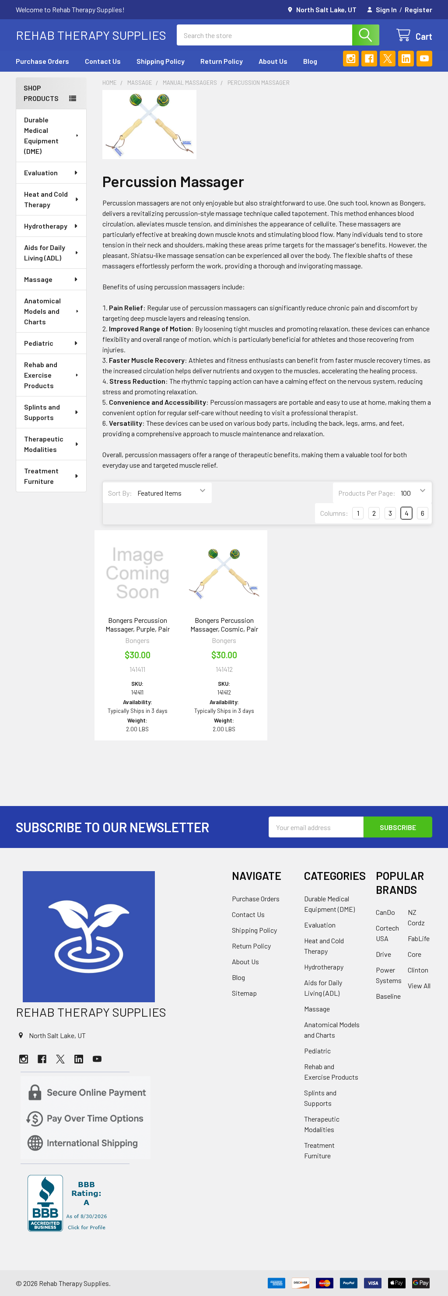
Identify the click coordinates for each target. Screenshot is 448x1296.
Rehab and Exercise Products (40, 374)
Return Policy (221, 61)
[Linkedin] (406, 58)
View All (419, 985)
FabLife (419, 938)
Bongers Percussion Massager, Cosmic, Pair (224, 624)
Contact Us (103, 61)
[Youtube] (424, 58)
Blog (310, 61)
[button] (116, 936)
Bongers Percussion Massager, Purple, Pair (137, 624)
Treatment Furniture (41, 475)
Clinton (418, 970)
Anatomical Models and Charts (42, 311)
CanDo (385, 912)
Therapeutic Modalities (43, 443)
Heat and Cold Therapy (46, 199)
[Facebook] (369, 58)
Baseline (388, 996)
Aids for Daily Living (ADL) (44, 252)
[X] (388, 58)
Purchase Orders (42, 61)
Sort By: (120, 493)
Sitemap (244, 993)
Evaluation (41, 172)
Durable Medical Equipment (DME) (41, 135)
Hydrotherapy (45, 226)
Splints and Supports (42, 412)
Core (414, 954)
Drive (383, 954)
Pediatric (38, 343)
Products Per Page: (367, 493)
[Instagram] (351, 58)
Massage (38, 279)
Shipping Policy (160, 61)
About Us (273, 61)
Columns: (334, 513)
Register (418, 9)
